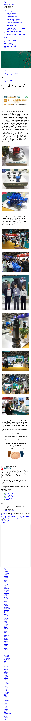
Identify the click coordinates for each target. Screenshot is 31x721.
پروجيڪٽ (6, 41)
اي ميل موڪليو (5, 520)
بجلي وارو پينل (10, 26)
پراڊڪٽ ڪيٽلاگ (11, 44)
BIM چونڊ (6, 47)
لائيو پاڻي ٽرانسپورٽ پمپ (13, 19)
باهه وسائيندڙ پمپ (11, 25)
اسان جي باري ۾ (9, 11)
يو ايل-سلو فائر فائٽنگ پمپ (14, 31)
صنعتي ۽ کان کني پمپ (13, 20)
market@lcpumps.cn (9, 4)
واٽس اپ (3, 522)
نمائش (8, 38)
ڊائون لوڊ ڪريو (8, 43)
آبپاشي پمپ (10, 23)
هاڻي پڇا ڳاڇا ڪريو (5, 490)
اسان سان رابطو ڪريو (10, 46)
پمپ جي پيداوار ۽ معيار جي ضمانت (16, 34)
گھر (5, 10)
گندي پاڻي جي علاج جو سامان (14, 22)
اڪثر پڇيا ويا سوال (12, 16)
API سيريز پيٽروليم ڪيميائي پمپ (15, 29)
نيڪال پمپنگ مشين (12, 516)
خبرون (5, 37)
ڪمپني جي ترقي (11, 40)
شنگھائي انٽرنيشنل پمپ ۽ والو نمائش (13, 73)
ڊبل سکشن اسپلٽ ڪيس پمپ (8, 517)
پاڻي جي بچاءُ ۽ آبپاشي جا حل (14, 35)
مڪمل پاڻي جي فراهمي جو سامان (16, 28)
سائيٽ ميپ (10, 514)
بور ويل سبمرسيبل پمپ (23, 516)
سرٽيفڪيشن (10, 14)
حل (5, 32)
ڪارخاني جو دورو (11, 13)
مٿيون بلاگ (3, 514)
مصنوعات (6, 17)
